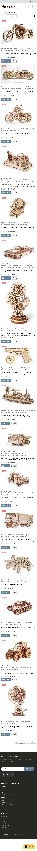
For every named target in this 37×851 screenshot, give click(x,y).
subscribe (29, 768)
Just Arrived (8, 46)
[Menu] (24, 6)
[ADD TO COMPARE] (16, 61)
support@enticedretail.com (8, 794)
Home (2, 12)
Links (31, 1)
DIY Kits (3, 46)
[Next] (34, 742)
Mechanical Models (10, 408)
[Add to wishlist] (13, 61)
